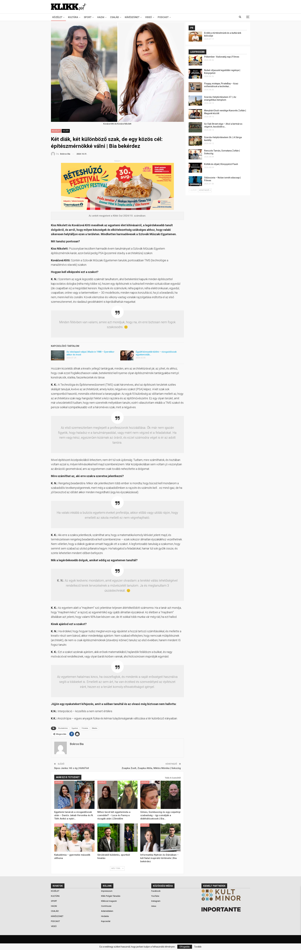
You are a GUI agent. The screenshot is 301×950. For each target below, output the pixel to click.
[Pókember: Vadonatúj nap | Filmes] (195, 60)
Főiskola (85, 728)
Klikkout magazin (109, 901)
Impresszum (106, 891)
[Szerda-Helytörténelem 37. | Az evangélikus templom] (195, 101)
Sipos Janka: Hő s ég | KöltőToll (71, 768)
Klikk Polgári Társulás (110, 896)
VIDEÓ (148, 17)
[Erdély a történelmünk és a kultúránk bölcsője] (195, 37)
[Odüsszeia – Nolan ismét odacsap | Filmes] (195, 181)
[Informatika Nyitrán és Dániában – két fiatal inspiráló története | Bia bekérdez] (160, 837)
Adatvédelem (107, 911)
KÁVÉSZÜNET (132, 17)
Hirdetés (105, 916)
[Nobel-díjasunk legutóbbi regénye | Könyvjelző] (195, 74)
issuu (153, 906)
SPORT (87, 17)
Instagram (155, 901)
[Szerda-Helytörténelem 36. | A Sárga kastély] (195, 141)
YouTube (155, 896)
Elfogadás (185, 946)
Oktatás (94, 728)
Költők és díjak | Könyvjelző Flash (221, 164)
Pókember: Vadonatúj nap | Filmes (221, 56)
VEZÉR (66, 131)
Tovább (197, 947)
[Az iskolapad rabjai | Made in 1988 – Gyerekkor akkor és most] (57, 355)
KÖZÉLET (57, 17)
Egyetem (75, 728)
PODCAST (163, 17)
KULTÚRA (73, 17)
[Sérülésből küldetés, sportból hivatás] (117, 837)
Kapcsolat (105, 921)
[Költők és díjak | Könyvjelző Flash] (195, 168)
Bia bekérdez (63, 728)
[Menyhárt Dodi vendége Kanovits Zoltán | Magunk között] (195, 114)
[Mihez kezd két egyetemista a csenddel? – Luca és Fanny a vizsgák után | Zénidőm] (117, 795)
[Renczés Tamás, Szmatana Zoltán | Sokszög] (195, 154)
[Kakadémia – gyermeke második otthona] (74, 837)
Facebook (156, 891)
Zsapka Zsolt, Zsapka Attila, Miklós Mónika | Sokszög (151, 768)
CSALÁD (114, 17)
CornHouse (106, 906)
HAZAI (100, 17)
